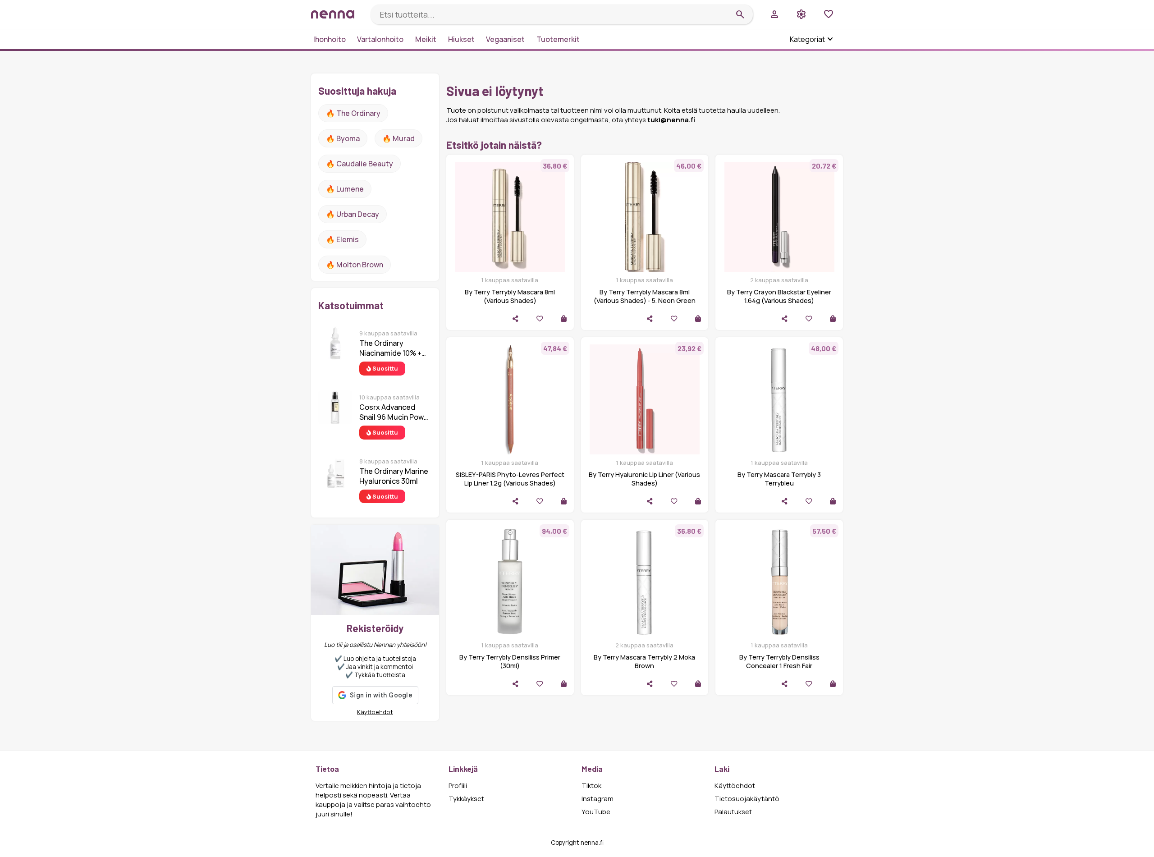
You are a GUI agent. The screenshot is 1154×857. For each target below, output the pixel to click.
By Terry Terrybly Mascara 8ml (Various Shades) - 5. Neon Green (645, 296)
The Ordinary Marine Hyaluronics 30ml (393, 476)
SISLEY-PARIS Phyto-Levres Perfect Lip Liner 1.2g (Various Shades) (510, 478)
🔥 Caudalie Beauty (359, 164)
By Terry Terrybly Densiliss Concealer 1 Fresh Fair (779, 661)
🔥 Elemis (342, 239)
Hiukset (461, 39)
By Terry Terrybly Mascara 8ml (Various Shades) (510, 296)
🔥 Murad (398, 138)
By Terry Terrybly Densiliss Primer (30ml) (509, 661)
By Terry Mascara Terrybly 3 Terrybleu (779, 478)
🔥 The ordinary (353, 113)
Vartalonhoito (380, 39)
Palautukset (733, 811)
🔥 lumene (345, 189)
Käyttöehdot (375, 712)
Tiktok (591, 785)
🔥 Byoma (343, 138)
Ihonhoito (329, 39)
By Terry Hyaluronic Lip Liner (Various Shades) (644, 478)
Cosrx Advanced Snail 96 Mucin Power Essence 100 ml (395, 412)
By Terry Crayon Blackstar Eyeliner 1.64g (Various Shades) (779, 296)
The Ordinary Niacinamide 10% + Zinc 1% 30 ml (390, 348)
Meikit (425, 39)
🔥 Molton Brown (354, 265)
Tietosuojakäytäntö (746, 798)
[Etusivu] (337, 14)
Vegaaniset (505, 39)
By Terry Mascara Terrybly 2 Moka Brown (644, 661)
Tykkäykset (466, 798)
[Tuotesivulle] (564, 318)
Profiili (458, 785)
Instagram (598, 798)
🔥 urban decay (352, 214)
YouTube (596, 811)
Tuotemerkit (558, 39)
